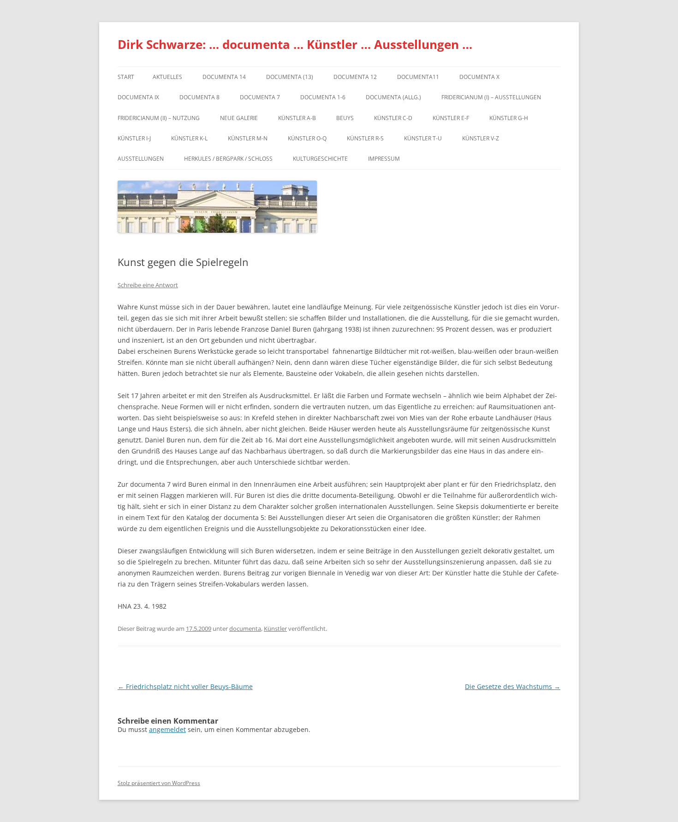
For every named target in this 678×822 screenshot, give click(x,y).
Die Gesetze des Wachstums (512, 686)
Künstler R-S (365, 138)
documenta (245, 628)
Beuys (345, 118)
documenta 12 (355, 77)
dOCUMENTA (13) (289, 77)
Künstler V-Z (480, 138)
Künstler (275, 628)
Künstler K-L (189, 138)
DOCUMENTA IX (138, 97)
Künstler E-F (451, 118)
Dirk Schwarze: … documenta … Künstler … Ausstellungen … (295, 44)
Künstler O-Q (307, 138)
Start (126, 77)
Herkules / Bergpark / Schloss (228, 159)
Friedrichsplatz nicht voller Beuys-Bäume (185, 686)
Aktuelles (167, 77)
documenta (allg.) (393, 97)
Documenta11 (418, 77)
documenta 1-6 (322, 97)
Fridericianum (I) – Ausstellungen (491, 97)
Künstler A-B (297, 118)
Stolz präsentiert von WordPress (159, 783)
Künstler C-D (393, 118)
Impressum (384, 159)
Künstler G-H (508, 118)
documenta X (479, 77)
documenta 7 (260, 97)
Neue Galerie (239, 118)
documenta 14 (224, 77)
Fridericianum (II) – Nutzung (159, 118)
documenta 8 (199, 97)
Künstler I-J (134, 138)
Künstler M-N (248, 138)
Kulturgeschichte (320, 159)
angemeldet (167, 729)
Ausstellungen (141, 159)
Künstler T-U (423, 138)
